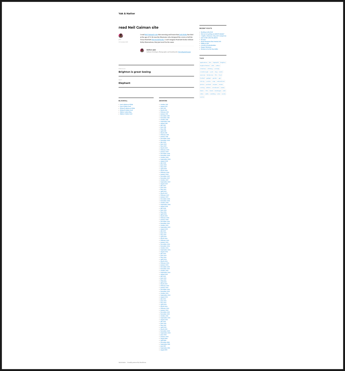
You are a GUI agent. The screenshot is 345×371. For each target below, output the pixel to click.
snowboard (215, 87)
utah (224, 90)
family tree (210, 75)
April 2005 (163, 236)
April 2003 (163, 282)
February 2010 (164, 135)
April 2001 (163, 327)
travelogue (218, 90)
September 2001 (165, 318)
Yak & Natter (127, 13)
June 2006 (163, 210)
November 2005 (165, 223)
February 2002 (164, 308)
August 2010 (164, 123)
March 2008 (164, 170)
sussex (223, 87)
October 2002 (164, 293)
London (208, 81)
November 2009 (165, 140)
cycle (211, 72)
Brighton (223, 62)
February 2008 (164, 172)
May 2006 (163, 212)
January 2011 (164, 114)
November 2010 (165, 118)
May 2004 (163, 257)
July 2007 (163, 185)
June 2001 (163, 323)
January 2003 (164, 287)
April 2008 (163, 169)
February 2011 (164, 112)
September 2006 (165, 204)
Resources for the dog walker (209, 49)
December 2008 (165, 153)
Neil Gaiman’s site (151, 35)
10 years (203, 39)
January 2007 (164, 197)
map (213, 81)
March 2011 (163, 110)
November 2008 (165, 155)
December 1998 (165, 342)
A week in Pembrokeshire (208, 45)
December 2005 (165, 221)
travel (211, 90)
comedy (216, 68)
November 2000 (165, 331)
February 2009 (164, 150)
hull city (202, 81)
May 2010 (163, 129)
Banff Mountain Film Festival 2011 (211, 41)
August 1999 (163, 338)
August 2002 (164, 297)
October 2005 (164, 225)
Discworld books (158, 40)
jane (120, 39)
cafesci (218, 65)
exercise (202, 75)
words (223, 94)
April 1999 (163, 340)
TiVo (206, 90)
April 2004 (163, 259)
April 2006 (163, 214)
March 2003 (163, 284)
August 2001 (164, 319)
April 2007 (163, 191)
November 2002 (165, 291)
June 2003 (163, 278)
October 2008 (164, 157)
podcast (208, 84)
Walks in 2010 (205, 43)
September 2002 (165, 295)
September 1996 (165, 348)
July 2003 (163, 276)
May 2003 (163, 280)
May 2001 (163, 325)
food (220, 75)
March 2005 (163, 238)
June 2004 (163, 255)
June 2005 (163, 233)
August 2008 (164, 161)
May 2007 (163, 189)
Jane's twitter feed (125, 106)
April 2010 (163, 131)
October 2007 (164, 180)
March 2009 (164, 148)
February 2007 (164, 195)
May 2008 (163, 167)
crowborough (204, 72)
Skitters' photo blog (126, 112)
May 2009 (163, 146)
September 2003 (165, 272)
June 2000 (163, 335)
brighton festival (204, 65)
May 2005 (163, 235)
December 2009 (165, 138)
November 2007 (165, 178)
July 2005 (163, 231)
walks (206, 94)
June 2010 (163, 127)
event (221, 72)
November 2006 (165, 201)
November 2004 (165, 246)
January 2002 (164, 310)
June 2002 (163, 301)
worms (202, 97)
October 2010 (164, 119)
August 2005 (164, 229)
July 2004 (163, 253)
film (216, 75)
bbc (210, 62)
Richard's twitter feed (126, 110)
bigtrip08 (216, 62)
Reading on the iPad (207, 32)
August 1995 (163, 350)
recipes (215, 84)
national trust (221, 81)
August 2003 (164, 274)
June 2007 (163, 187)
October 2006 (164, 202)
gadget (208, 78)
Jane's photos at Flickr (126, 104)
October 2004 (164, 248)
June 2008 (163, 165)
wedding (212, 94)
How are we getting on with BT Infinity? (212, 34)
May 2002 (163, 303)
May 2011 (163, 108)
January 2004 (164, 265)
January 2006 (164, 219)
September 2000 (165, 333)
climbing (209, 68)
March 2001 (163, 329)
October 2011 (164, 104)
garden (215, 78)
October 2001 (164, 316)
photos (202, 84)
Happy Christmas (206, 47)
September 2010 (165, 121)
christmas (203, 68)
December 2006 (165, 199)
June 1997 (163, 346)
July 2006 (163, 208)
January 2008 (164, 174)
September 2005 (165, 227)
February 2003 (164, 286)
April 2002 (163, 304)
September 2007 (165, 182)
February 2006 (164, 218)
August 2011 (163, 106)
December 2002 (165, 289)
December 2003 (165, 267)
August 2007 (164, 184)
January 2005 (164, 242)
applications (203, 62)
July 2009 (163, 142)
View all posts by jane (184, 52)
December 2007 (165, 176)
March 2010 (163, 133)
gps (220, 78)
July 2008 (163, 163)
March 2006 (164, 216)
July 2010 (163, 125)
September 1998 (165, 344)
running (202, 87)
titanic (202, 90)
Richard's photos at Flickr (127, 108)
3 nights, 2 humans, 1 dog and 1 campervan (213, 36)
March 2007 (163, 193)
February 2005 (164, 240)
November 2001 (165, 314)
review (221, 84)
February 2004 (164, 263)
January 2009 (164, 152)
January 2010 (164, 136)
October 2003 (164, 270)
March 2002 (164, 306)
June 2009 (163, 144)
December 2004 (165, 244)
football (202, 78)
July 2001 (163, 321)
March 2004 (164, 261)
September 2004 (165, 250)
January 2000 (164, 336)
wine (218, 94)
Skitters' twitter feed (126, 114)
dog (216, 72)
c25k (212, 65)
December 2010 (165, 116)
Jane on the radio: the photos (209, 38)
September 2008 (165, 159)
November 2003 (165, 269)
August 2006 (164, 206)
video (201, 94)
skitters (208, 87)
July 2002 (163, 299)
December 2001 (165, 312)
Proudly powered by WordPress (136, 362)
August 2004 (164, 252)
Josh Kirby (183, 35)
